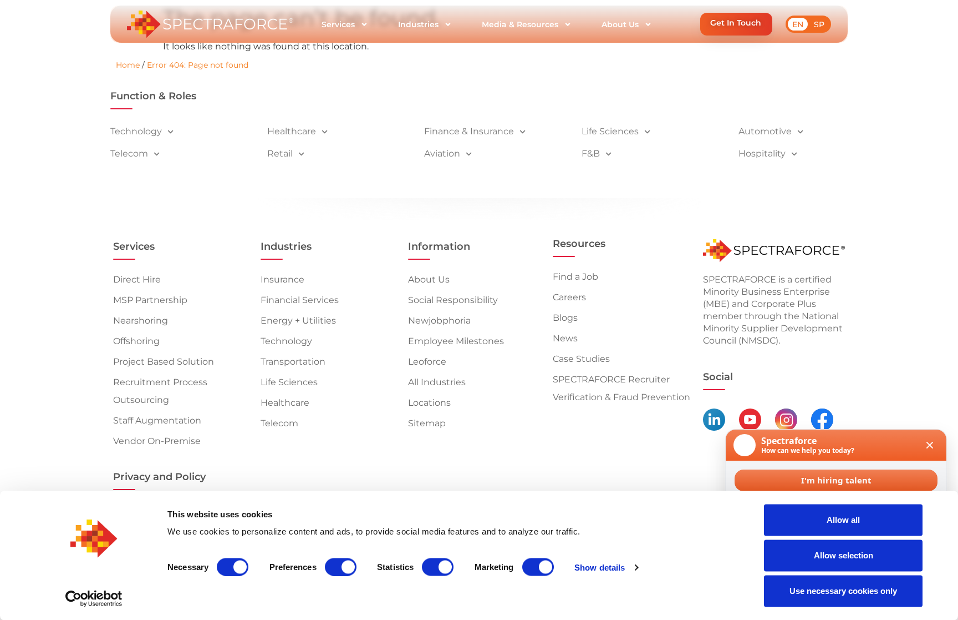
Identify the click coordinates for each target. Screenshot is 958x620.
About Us (620, 24)
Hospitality (762, 153)
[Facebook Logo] (822, 420)
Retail (280, 153)
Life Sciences (610, 131)
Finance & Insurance (469, 131)
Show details (599, 567)
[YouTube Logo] (750, 420)
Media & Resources (520, 24)
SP (819, 24)
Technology (136, 131)
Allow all (843, 520)
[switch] (340, 567)
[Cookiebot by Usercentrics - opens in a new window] (93, 598)
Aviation (442, 153)
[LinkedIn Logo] (714, 420)
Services (338, 24)
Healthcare (291, 131)
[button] (736, 24)
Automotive (765, 131)
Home (128, 65)
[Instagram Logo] (786, 420)
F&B (591, 153)
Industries (418, 24)
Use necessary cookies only (843, 591)
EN (797, 24)
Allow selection (843, 555)
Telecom (129, 153)
